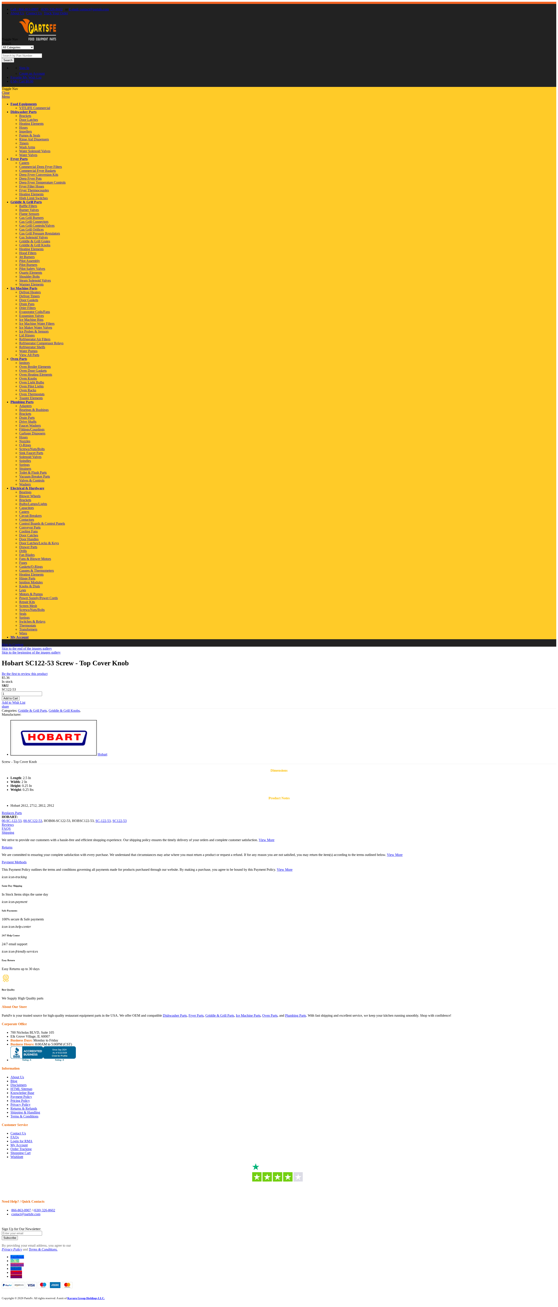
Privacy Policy (20, 1104)
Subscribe (9, 1237)
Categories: (10, 710)
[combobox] (22, 55)
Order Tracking (21, 1149)
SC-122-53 (103, 821)
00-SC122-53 (32, 821)
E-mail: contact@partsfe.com (89, 9)
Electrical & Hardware (27, 488)
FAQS (6, 828)
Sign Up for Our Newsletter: (21, 1229)
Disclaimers (18, 1085)
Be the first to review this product (25, 674)
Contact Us (34, 13)
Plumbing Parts (22, 402)
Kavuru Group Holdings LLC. (86, 1298)
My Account (19, 637)
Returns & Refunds (23, 1108)
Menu (6, 96)
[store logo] (37, 39)
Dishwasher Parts (23, 112)
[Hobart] (53, 754)
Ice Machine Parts (23, 288)
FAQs (14, 1137)
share (5, 706)
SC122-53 (119, 821)
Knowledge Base (22, 1093)
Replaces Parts (12, 813)
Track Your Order (56, 13)
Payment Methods (14, 862)
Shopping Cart (20, 1153)
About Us (17, 13)
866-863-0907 (21, 1210)
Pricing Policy (20, 1100)
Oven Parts (18, 359)
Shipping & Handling (25, 1112)
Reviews (8, 825)
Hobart (102, 754)
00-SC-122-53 (12, 821)
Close (6, 93)
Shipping (8, 832)
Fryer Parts (19, 159)
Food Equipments (23, 104)
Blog (13, 1081)
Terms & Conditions (24, 1116)
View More (266, 840)
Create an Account (32, 73)
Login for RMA (21, 1141)
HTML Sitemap (21, 1089)
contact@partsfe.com (25, 1214)
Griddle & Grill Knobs (64, 710)
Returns (7, 847)
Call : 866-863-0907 (24, 9)
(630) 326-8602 (52, 9)
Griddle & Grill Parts (26, 202)
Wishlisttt (16, 1157)
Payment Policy (21, 1097)
